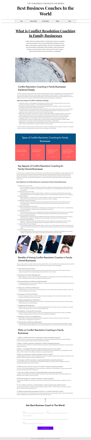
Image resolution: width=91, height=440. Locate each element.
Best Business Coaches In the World (45, 10)
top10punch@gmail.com (41, 438)
